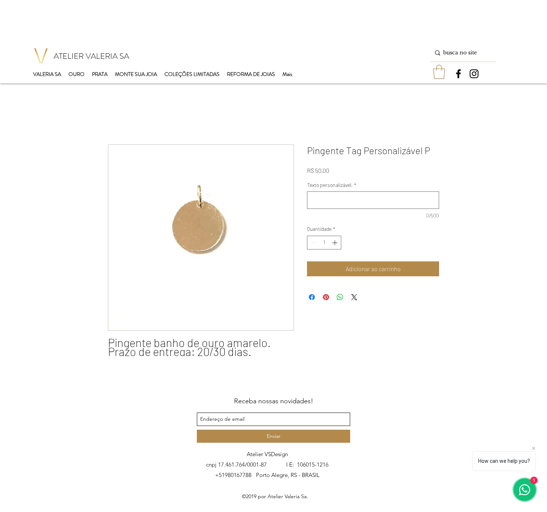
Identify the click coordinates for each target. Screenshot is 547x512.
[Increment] (335, 242)
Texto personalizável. (331, 185)
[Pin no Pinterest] (326, 297)
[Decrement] (312, 242)
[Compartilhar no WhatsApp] (340, 297)
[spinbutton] (324, 242)
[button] (439, 72)
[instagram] (474, 74)
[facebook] (458, 74)
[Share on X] (354, 297)
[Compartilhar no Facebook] (311, 297)
